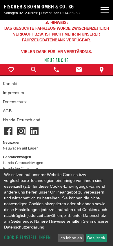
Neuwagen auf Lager (20, 148)
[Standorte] (101, 69)
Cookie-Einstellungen (27, 237)
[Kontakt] (79, 69)
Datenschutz (15, 101)
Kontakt (10, 83)
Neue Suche (56, 60)
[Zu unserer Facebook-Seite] (7, 128)
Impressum (13, 92)
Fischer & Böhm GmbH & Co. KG (39, 7)
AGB (7, 110)
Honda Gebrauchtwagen (23, 163)
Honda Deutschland (22, 119)
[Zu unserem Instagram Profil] (21, 128)
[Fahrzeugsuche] (34, 69)
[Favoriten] (11, 69)
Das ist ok (96, 238)
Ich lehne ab (70, 238)
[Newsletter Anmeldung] (34, 128)
